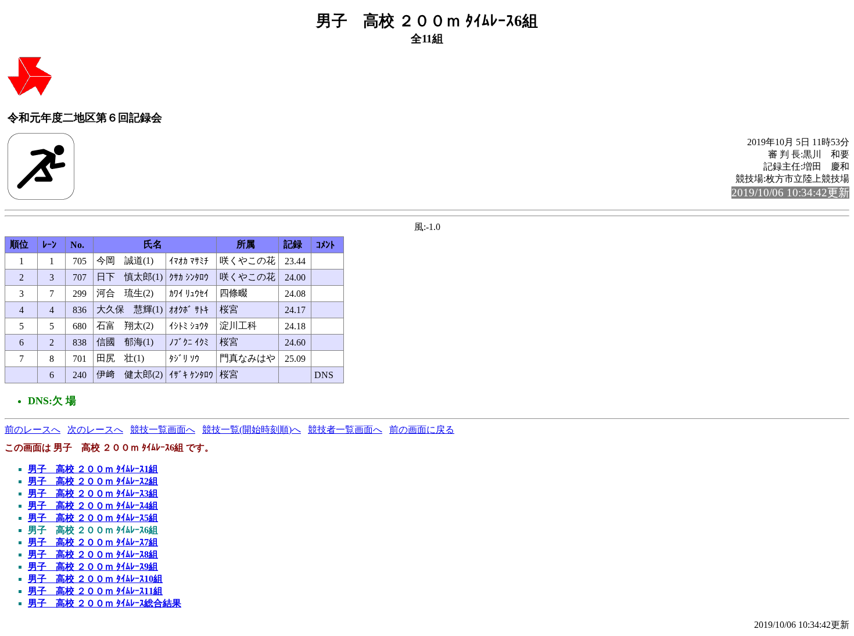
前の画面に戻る (421, 429)
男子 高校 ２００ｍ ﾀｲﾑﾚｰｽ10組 (95, 579)
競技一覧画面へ (162, 429)
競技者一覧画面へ (345, 429)
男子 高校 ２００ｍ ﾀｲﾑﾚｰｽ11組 (95, 591)
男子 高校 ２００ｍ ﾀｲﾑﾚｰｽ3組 (93, 493)
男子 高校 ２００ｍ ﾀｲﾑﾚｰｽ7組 (93, 542)
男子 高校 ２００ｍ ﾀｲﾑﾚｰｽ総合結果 (104, 603)
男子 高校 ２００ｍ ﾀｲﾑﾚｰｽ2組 (93, 481)
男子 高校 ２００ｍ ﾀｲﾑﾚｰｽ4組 (93, 506)
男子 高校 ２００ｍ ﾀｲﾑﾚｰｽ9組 (93, 567)
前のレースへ (32, 429)
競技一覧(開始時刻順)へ (251, 429)
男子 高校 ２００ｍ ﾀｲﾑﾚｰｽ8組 (93, 554)
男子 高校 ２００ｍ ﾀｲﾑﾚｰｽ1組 (93, 469)
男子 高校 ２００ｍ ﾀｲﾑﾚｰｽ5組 (93, 518)
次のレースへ (95, 429)
